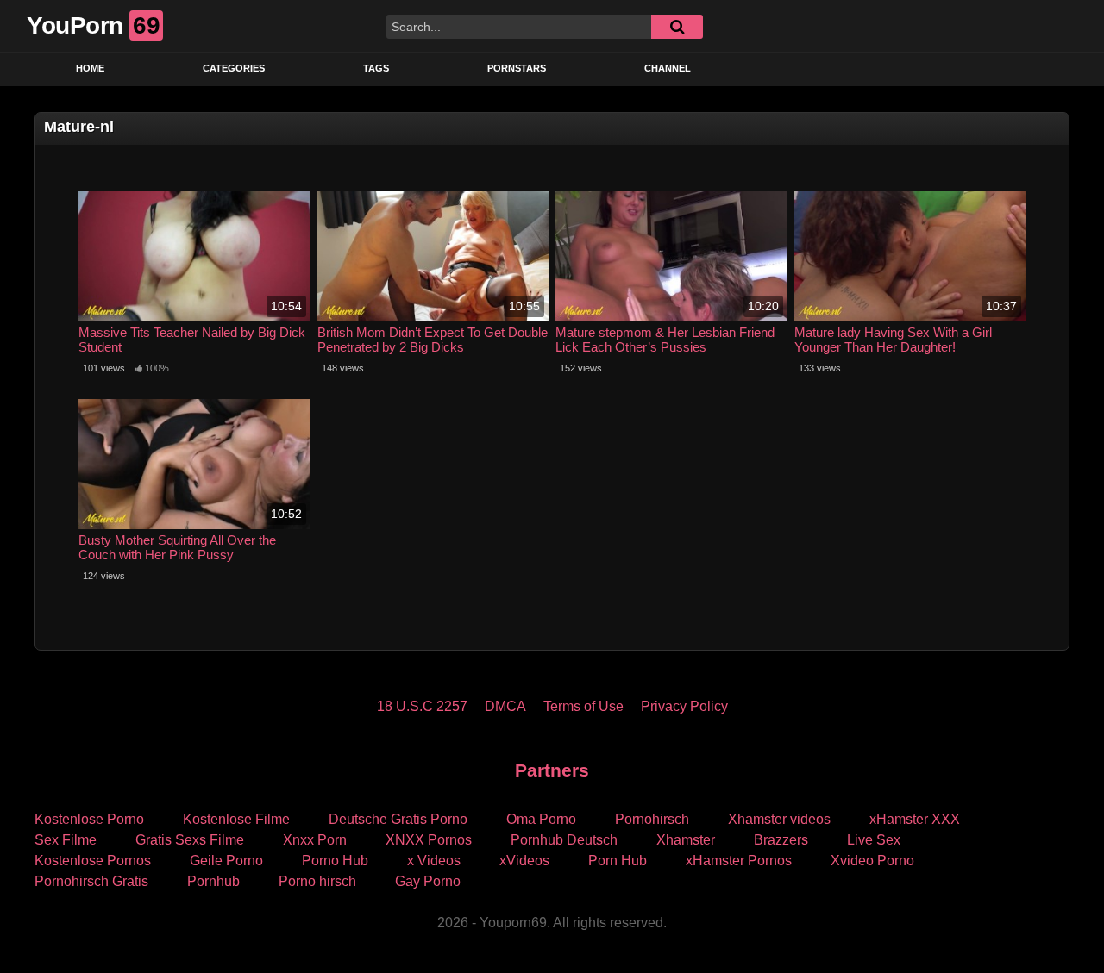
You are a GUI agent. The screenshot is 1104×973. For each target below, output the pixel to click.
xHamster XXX (914, 819)
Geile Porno (226, 860)
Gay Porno (428, 881)
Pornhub (213, 881)
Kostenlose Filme (236, 819)
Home (90, 68)
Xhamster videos (779, 819)
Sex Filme (65, 840)
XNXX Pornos (429, 840)
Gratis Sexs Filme (189, 840)
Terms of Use (583, 706)
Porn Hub (617, 860)
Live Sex (873, 840)
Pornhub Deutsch (564, 840)
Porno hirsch (317, 881)
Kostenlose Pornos (92, 860)
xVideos (524, 860)
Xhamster (685, 840)
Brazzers (781, 840)
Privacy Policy (684, 706)
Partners (552, 770)
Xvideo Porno (872, 860)
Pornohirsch (652, 819)
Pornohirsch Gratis (91, 881)
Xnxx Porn (315, 840)
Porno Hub (335, 860)
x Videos (434, 860)
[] (677, 27)
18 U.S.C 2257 (422, 706)
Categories (234, 68)
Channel (667, 68)
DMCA (505, 706)
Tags (376, 68)
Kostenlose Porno (89, 819)
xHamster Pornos (739, 860)
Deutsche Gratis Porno (398, 819)
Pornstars (516, 68)
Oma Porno (541, 819)
